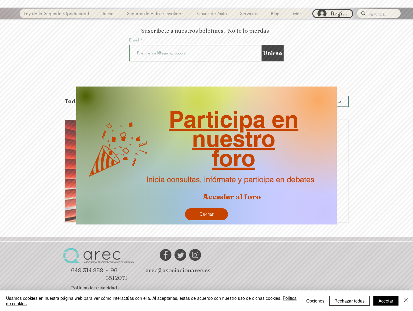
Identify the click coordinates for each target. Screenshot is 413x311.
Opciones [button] (315, 301)
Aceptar (386, 301)
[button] (343, 92)
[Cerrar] (405, 300)
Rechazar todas (349, 301)
